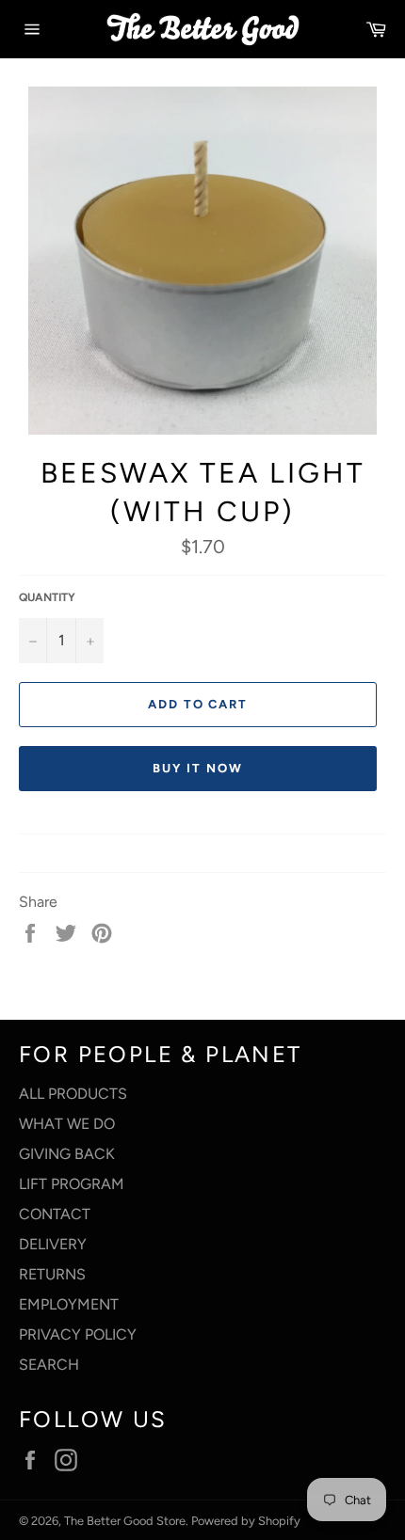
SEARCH (49, 1364)
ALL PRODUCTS (73, 1094)
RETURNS (52, 1274)
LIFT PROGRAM (71, 1184)
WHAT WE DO (67, 1124)
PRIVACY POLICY (78, 1334)
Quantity (47, 597)
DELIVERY (53, 1244)
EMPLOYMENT (69, 1304)
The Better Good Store (125, 1521)
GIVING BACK (67, 1154)
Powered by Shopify (245, 1521)
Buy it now (198, 768)
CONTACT (54, 1214)
